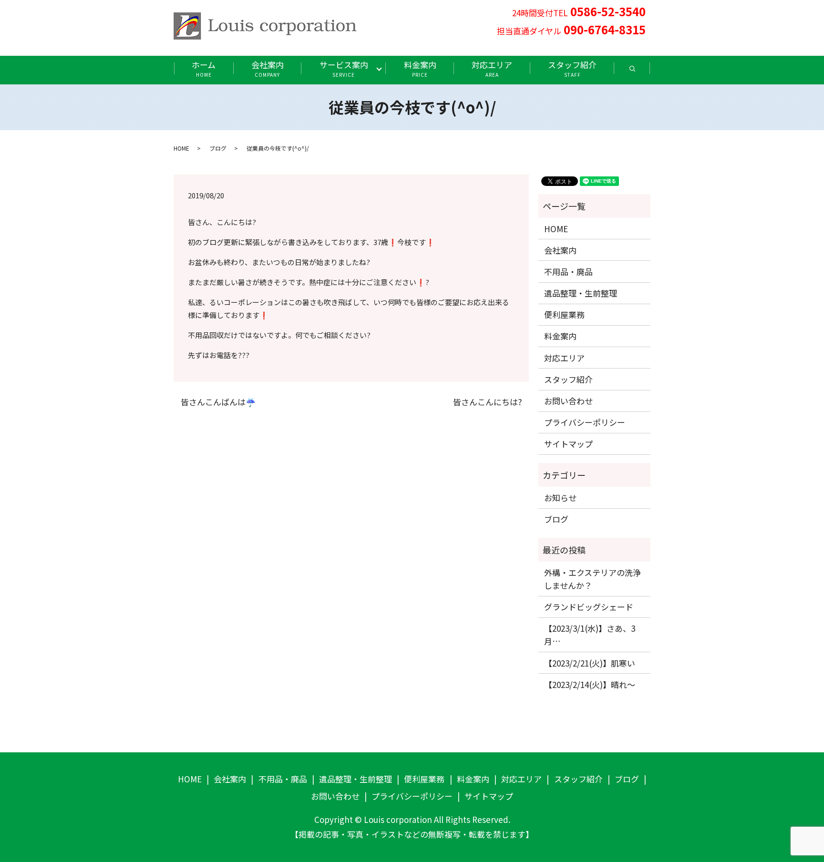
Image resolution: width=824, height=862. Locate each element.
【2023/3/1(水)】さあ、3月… (589, 634)
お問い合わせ (568, 401)
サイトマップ (568, 444)
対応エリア (492, 68)
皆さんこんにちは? (487, 402)
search (641, 72)
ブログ (218, 148)
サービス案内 (343, 68)
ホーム (204, 68)
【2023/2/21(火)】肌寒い (589, 663)
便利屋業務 (564, 314)
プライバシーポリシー (584, 422)
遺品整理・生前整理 (580, 293)
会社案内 (267, 68)
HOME (181, 148)
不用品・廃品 (568, 271)
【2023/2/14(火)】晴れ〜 (589, 684)
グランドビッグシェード (588, 607)
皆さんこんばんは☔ (218, 402)
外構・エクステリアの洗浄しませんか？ (592, 578)
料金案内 (420, 68)
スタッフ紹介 (572, 68)
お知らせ (560, 497)
